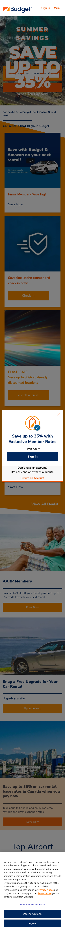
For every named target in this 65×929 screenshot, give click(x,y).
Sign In (45, 8)
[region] (32, 890)
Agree (32, 923)
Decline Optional (32, 913)
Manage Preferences (32, 904)
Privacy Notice (46, 890)
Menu (58, 8)
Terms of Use (44, 893)
